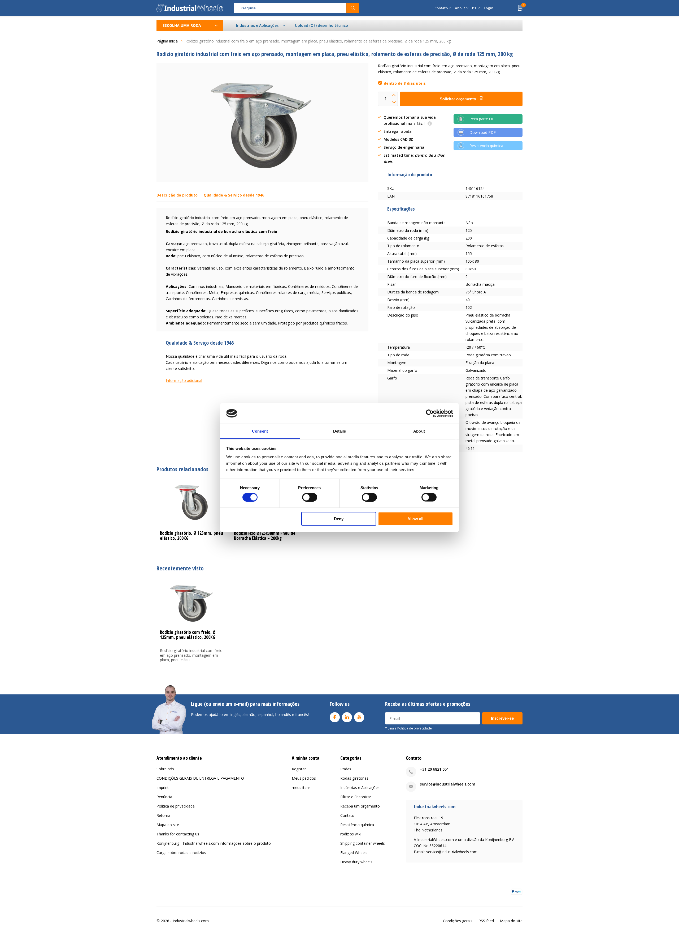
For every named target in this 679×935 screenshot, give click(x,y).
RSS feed (486, 920)
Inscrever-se (502, 718)
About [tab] (419, 431)
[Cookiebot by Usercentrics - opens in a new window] (430, 413)
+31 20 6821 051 (434, 769)
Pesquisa (352, 8)
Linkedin (347, 717)
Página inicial (167, 41)
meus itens (301, 787)
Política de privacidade (175, 806)
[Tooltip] (430, 124)
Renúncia (164, 796)
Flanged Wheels (353, 852)
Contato (347, 815)
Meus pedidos (304, 778)
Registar (299, 768)
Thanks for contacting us (177, 833)
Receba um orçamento (360, 806)
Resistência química (357, 824)
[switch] (309, 497)
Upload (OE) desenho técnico (321, 25)
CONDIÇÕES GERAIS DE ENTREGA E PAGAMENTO (200, 778)
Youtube (359, 717)
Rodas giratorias (354, 778)
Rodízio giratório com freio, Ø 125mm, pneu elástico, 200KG (188, 634)
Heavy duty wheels (356, 861)
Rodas (345, 768)
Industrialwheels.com (191, 920)
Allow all (415, 518)
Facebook (335, 717)
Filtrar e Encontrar (355, 796)
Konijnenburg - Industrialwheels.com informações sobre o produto (213, 843)
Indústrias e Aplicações (360, 787)
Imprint (162, 787)
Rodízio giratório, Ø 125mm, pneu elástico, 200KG (191, 535)
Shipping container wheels (362, 843)
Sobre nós (165, 768)
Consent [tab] (260, 431)
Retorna (163, 815)
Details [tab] (339, 431)
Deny (338, 518)
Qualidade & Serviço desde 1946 (234, 195)
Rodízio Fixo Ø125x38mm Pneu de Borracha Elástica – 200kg (264, 535)
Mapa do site (167, 824)
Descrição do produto (177, 195)
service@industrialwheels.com (447, 784)
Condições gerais (457, 920)
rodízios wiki (350, 833)
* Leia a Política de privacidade (408, 728)
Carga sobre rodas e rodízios (181, 852)
